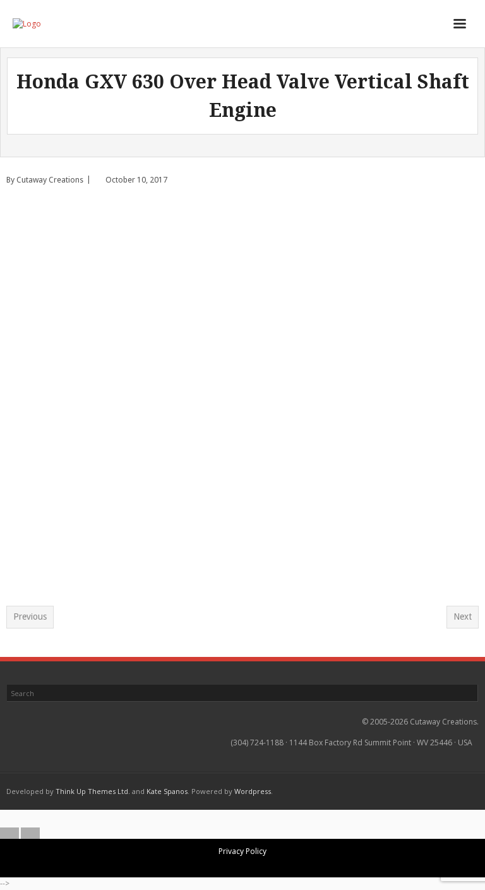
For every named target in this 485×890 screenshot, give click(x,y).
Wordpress (252, 791)
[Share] (253, 818)
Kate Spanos (167, 791)
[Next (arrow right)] (30, 833)
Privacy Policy (242, 851)
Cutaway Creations (49, 179)
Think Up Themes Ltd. (93, 791)
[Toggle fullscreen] (232, 818)
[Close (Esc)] (274, 818)
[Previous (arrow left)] (9, 833)
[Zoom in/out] (211, 818)
